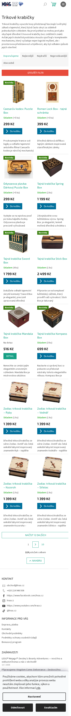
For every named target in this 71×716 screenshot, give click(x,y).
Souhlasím (50, 707)
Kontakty (6, 629)
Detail (10, 356)
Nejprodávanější (58, 56)
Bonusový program (11, 642)
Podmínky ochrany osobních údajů (19, 637)
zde (38, 688)
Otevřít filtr (36, 72)
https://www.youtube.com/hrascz (24, 605)
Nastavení (34, 697)
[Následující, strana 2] (35, 544)
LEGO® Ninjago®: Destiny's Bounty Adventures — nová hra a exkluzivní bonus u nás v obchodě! (32, 660)
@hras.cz (11, 610)
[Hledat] (45, 4)
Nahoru (37, 560)
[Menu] (63, 4)
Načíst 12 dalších (35, 535)
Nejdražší (42, 56)
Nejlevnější (27, 56)
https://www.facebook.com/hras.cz (25, 595)
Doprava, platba (10, 624)
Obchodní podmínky (12, 633)
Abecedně (8, 63)
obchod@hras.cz (15, 585)
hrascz (10, 600)
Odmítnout (18, 707)
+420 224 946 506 (15, 590)
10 (43, 544)
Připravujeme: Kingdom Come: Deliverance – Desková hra (31, 669)
